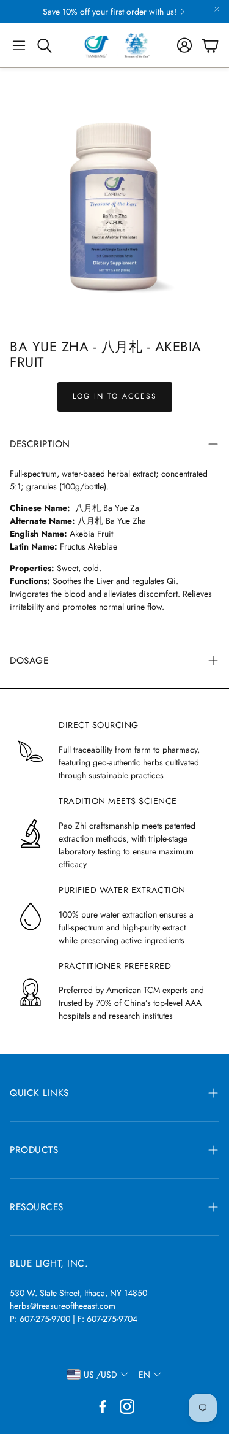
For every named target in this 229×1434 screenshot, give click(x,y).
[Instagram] (127, 1406)
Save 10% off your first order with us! (109, 11)
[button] (19, 45)
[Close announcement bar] (217, 9)
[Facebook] (102, 1406)
